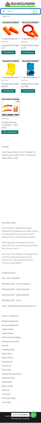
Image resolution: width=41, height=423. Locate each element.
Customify (25, 418)
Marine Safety (7, 386)
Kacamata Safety (9, 398)
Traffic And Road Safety (11, 337)
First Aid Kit (6, 366)
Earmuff (5, 345)
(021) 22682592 (13, 278)
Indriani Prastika (22, 289)
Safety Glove (7, 354)
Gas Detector (7, 362)
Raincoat (5, 390)
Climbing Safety (8, 350)
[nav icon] (4, 11)
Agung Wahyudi (22, 295)
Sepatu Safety (7, 329)
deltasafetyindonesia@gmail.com (22, 306)
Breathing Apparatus (10, 321)
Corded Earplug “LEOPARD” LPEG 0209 (9, 125)
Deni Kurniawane (23, 284)
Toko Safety (6, 370)
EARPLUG (4, 41)
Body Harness (7, 358)
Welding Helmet (8, 378)
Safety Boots (7, 382)
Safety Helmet (7, 333)
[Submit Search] (34, 11)
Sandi (18, 300)
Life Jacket (6, 394)
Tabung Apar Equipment (11, 374)
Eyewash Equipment (10, 325)
